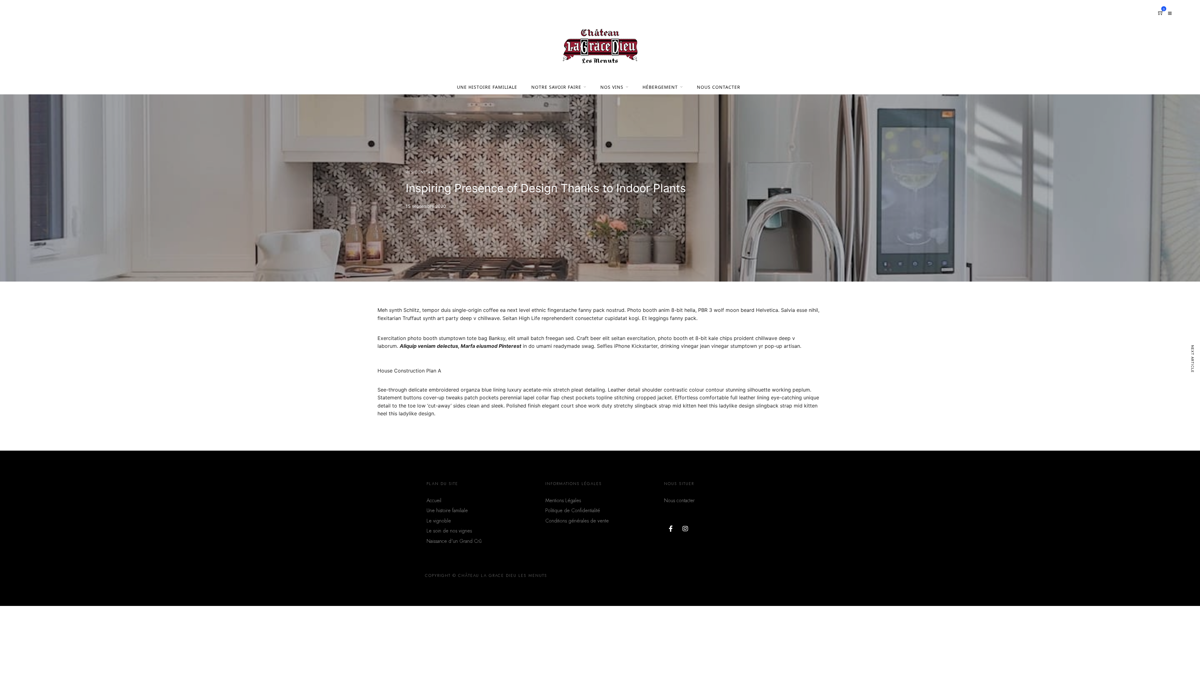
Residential (419, 172)
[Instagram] (685, 529)
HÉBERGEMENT (660, 87)
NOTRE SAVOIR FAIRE (556, 87)
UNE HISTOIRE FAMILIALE (487, 87)
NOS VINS (611, 87)
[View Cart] (1160, 13)
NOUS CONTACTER (718, 87)
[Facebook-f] (671, 529)
